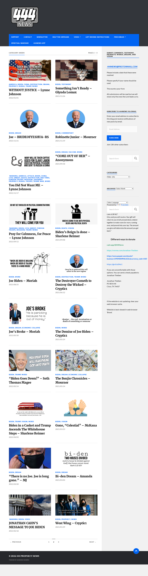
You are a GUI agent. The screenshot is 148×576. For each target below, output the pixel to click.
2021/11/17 (14, 193)
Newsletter (42, 37)
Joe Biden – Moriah (23, 281)
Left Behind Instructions (97, 37)
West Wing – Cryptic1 (71, 523)
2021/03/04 (60, 480)
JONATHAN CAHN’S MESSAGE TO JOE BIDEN (27, 525)
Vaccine (72, 152)
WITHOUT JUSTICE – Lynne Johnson (29, 92)
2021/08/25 (14, 284)
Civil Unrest (14, 178)
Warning (13, 176)
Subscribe (114, 138)
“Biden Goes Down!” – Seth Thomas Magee (29, 380)
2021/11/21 (14, 141)
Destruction (36, 84)
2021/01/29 (60, 527)
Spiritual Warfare (20, 43)
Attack (30, 176)
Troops (29, 181)
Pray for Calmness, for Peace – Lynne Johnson (30, 236)
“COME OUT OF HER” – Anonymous (72, 158)
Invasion (28, 179)
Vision (71, 228)
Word (35, 86)
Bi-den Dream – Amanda (73, 476)
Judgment (38, 179)
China (26, 84)
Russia (22, 86)
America (13, 84)
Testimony (66, 84)
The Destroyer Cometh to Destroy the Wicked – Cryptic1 (73, 285)
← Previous (15, 542)
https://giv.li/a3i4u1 (114, 264)
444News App (39, 43)
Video (76, 37)
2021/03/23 (60, 429)
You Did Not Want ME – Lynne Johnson (26, 187)
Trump (28, 86)
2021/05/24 (60, 339)
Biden (20, 84)
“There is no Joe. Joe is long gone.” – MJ (29, 478)
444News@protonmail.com (122, 66)
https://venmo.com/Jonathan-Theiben (122, 250)
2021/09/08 (60, 240)
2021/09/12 (14, 242)
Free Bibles (119, 37)
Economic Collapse (31, 328)
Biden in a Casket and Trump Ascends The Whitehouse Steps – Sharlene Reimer (30, 429)
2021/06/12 (60, 292)
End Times (44, 178)
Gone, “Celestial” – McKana (76, 425)
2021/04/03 (14, 437)
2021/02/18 (14, 531)
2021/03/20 (14, 484)
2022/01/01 (14, 98)
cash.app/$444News (115, 245)
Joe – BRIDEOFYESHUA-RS (29, 137)
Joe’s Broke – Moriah (24, 332)
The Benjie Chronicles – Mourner (72, 380)
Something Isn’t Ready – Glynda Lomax (73, 90)
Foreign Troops (16, 179)
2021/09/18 (60, 164)
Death (24, 178)
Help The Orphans (60, 37)
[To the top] (136, 551)
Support (15, 37)
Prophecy (13, 86)
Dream (18, 133)
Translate (124, 205)
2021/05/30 (14, 335)
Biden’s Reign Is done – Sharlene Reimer (72, 234)
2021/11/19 (60, 141)
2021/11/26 (60, 96)
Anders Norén (23, 560)
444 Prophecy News (28, 556)
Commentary (68, 133)
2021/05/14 (14, 386)
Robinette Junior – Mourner (75, 137)
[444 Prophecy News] (74, 17)
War (42, 181)
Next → (92, 542)
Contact (28, 37)
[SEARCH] (135, 158)
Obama (46, 84)
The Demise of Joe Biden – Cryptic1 (74, 333)
